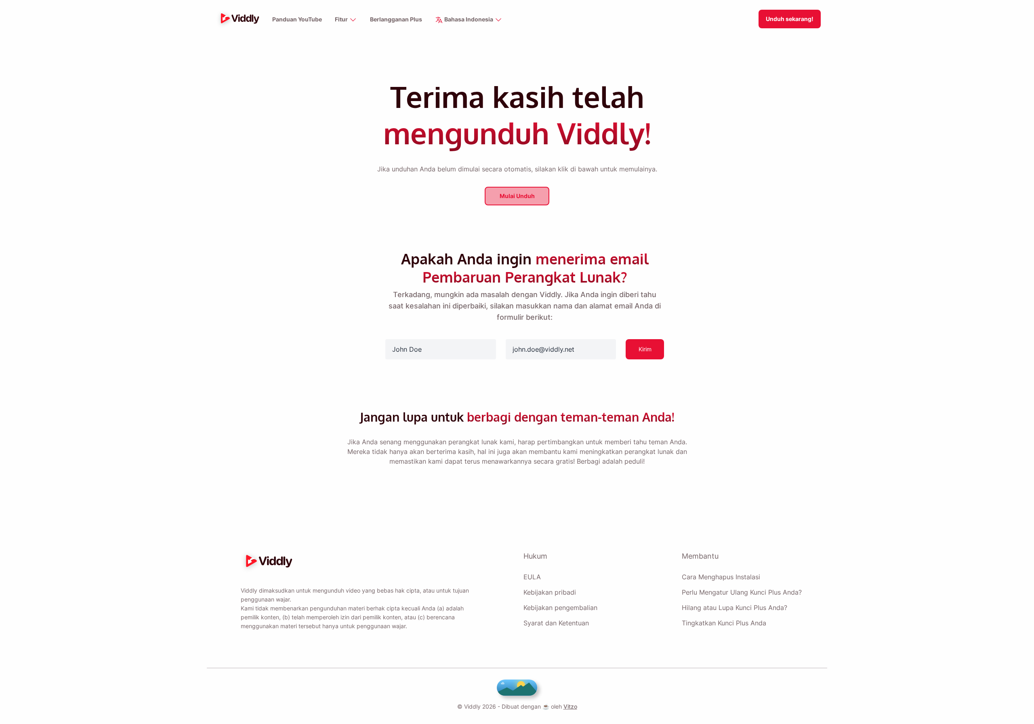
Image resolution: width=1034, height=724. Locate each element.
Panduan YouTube (297, 19)
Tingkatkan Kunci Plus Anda (724, 623)
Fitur (342, 19)
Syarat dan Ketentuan (556, 623)
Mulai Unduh (517, 195)
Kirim (645, 349)
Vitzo (570, 706)
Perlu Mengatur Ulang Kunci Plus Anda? (742, 592)
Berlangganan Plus (396, 19)
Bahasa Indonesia (468, 19)
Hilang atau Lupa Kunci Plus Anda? (734, 608)
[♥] (517, 688)
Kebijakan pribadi (549, 592)
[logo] (237, 19)
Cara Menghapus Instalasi (721, 577)
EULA (532, 577)
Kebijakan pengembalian (560, 608)
